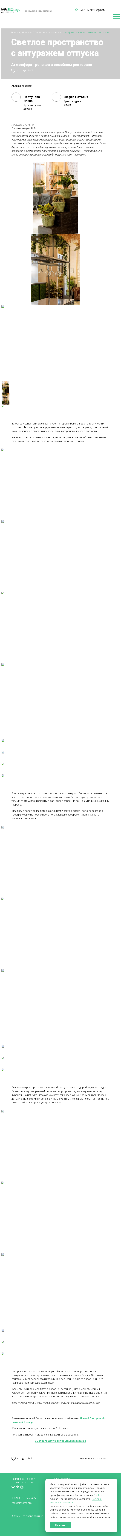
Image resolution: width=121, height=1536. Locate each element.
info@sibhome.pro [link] (22, 1502)
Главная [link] (15, 32)
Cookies (98, 1495)
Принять (60, 1525)
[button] (116, 16)
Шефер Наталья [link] (76, 97)
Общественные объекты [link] (47, 32)
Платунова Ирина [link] (31, 99)
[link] (77, 10)
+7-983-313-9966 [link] (24, 1498)
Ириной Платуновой (92, 1418)
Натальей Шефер (22, 1422)
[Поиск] (18, 10)
